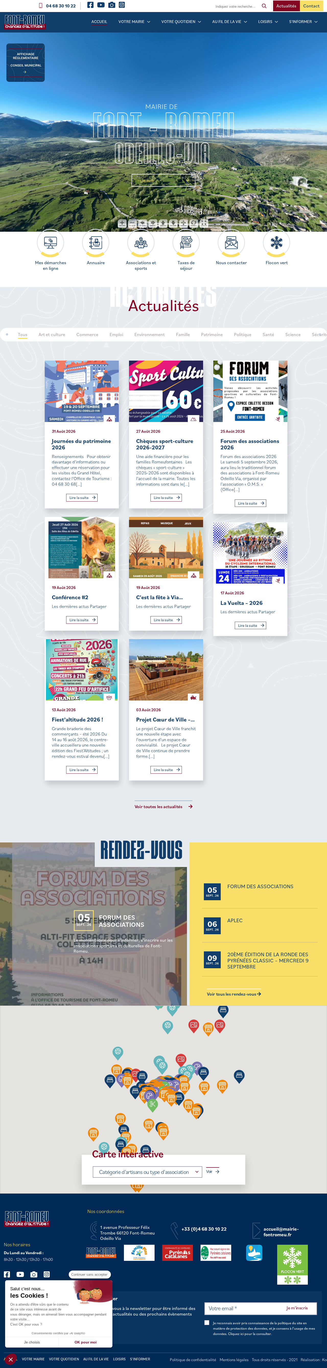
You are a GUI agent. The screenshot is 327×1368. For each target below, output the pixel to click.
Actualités (286, 6)
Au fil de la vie (226, 21)
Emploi (116, 334)
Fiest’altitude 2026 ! (77, 719)
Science (293, 334)
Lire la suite (79, 497)
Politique (242, 334)
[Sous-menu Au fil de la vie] (245, 22)
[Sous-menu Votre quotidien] (199, 22)
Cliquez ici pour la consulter (249, 1333)
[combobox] (147, 1172)
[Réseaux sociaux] (9, 1274)
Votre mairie (132, 21)
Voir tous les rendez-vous (232, 994)
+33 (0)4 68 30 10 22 (204, 1229)
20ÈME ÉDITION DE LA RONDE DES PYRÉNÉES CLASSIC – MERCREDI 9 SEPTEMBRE (268, 960)
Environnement (149, 334)
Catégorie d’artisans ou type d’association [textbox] (144, 1171)
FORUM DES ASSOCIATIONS (121, 921)
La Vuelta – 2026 (241, 602)
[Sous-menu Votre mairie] (148, 22)
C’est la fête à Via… (159, 597)
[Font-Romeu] (27, 24)
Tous (22, 334)
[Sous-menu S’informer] (316, 22)
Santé (268, 334)
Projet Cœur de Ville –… (165, 719)
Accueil (99, 21)
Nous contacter (231, 262)
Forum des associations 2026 (249, 444)
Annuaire (96, 262)
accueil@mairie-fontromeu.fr (281, 1231)
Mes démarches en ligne (50, 265)
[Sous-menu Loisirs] (276, 22)
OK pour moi (86, 1342)
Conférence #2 (70, 597)
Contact (311, 6)
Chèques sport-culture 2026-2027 (164, 444)
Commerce (87, 334)
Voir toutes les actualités (158, 806)
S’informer (300, 21)
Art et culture (52, 334)
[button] (149, 1098)
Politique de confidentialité (193, 1359)
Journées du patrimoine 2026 (81, 444)
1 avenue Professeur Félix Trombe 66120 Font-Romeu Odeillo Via (127, 1233)
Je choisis (32, 1342)
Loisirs (265, 21)
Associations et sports (141, 265)
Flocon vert (277, 262)
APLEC (235, 920)
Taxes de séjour (186, 265)
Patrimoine (212, 334)
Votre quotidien (178, 21)
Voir (209, 1171)
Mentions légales (234, 1359)
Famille (183, 334)
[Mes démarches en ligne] (50, 242)
